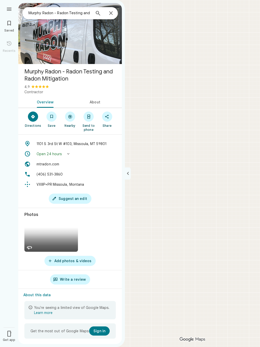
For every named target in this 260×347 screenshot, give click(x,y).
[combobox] (59, 13)
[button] (70, 154)
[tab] (44, 102)
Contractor (33, 92)
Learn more (43, 312)
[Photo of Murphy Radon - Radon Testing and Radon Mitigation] (70, 33)
